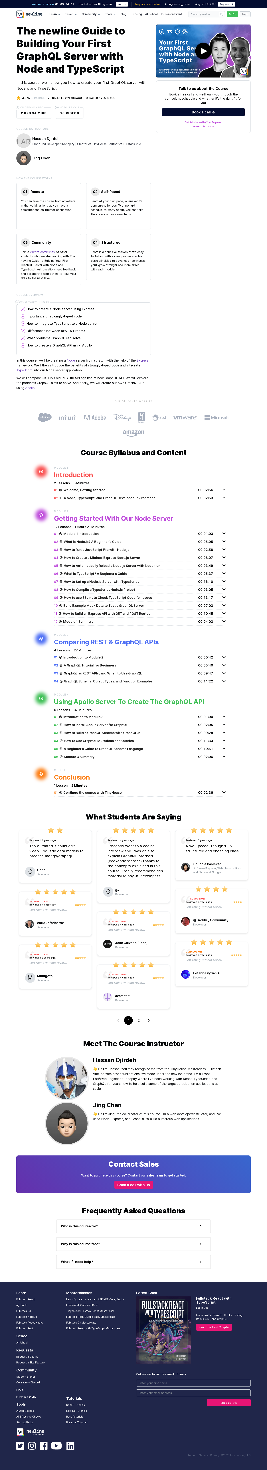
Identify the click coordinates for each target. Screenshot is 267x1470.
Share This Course (203, 126)
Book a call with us (133, 1185)
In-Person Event (171, 14)
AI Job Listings (25, 1410)
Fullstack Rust (24, 1328)
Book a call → (203, 112)
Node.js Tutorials (76, 1410)
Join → (122, 4)
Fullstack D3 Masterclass (81, 1322)
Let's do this (229, 1402)
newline (30, 1432)
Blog (123, 14)
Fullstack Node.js (26, 1316)
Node (71, 360)
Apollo (30, 388)
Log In (245, 14)
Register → (226, 4)
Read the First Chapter (214, 1327)
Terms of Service (198, 1455)
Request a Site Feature (30, 1362)
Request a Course (27, 1356)
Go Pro (232, 14)
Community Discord (28, 1382)
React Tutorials (75, 1404)
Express (142, 360)
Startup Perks (24, 1422)
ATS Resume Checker (29, 1416)
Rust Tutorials (74, 1416)
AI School (151, 14)
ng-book (21, 1305)
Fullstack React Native (30, 1322)
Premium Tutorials (77, 1422)
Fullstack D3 (23, 1310)
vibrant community (42, 252)
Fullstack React (25, 1299)
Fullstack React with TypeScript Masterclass (93, 1328)
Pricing (137, 14)
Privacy (214, 1455)
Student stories (25, 1376)
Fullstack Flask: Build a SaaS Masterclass (90, 1316)
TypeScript (24, 370)
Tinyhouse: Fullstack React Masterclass (90, 1310)
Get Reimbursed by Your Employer (203, 122)
